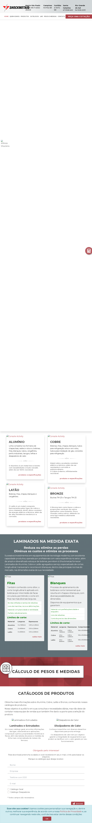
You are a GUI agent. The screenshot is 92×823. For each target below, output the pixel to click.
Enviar (79, 804)
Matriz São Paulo (32, 5)
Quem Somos (15, 16)
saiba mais (37, 637)
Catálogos (34, 16)
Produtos (25, 16)
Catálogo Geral (16, 789)
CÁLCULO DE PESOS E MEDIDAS (46, 671)
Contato (61, 16)
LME (41, 16)
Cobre (55, 442)
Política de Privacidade (71, 811)
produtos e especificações (29, 475)
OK (47, 819)
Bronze (56, 493)
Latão (14, 490)
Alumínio (17, 442)
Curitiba (57, 5)
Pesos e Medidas (50, 16)
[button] (7, 225)
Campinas (47, 5)
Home (6, 16)
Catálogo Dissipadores (20, 792)
